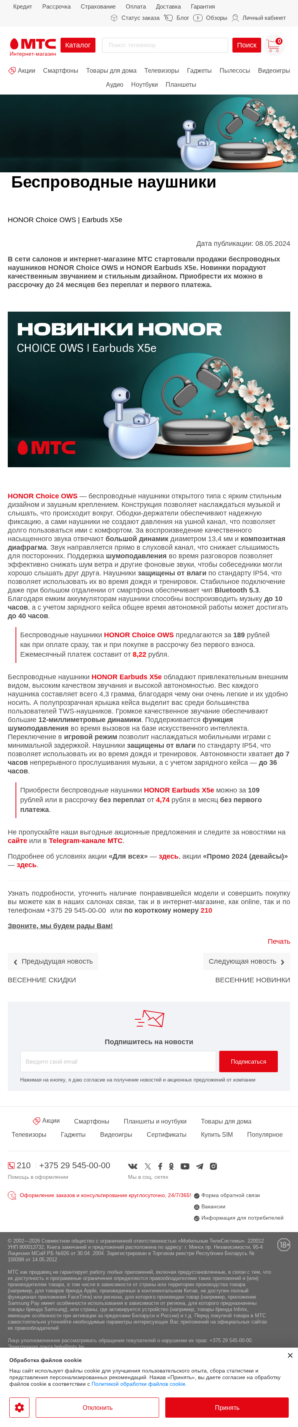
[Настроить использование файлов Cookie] (19, 1407)
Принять (227, 1407)
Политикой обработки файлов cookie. (139, 1384)
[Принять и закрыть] (290, 1355)
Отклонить (98, 1407)
